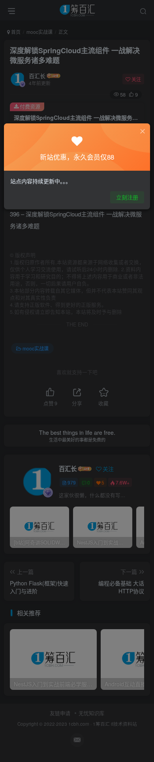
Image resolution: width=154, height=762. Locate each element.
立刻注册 (127, 197)
